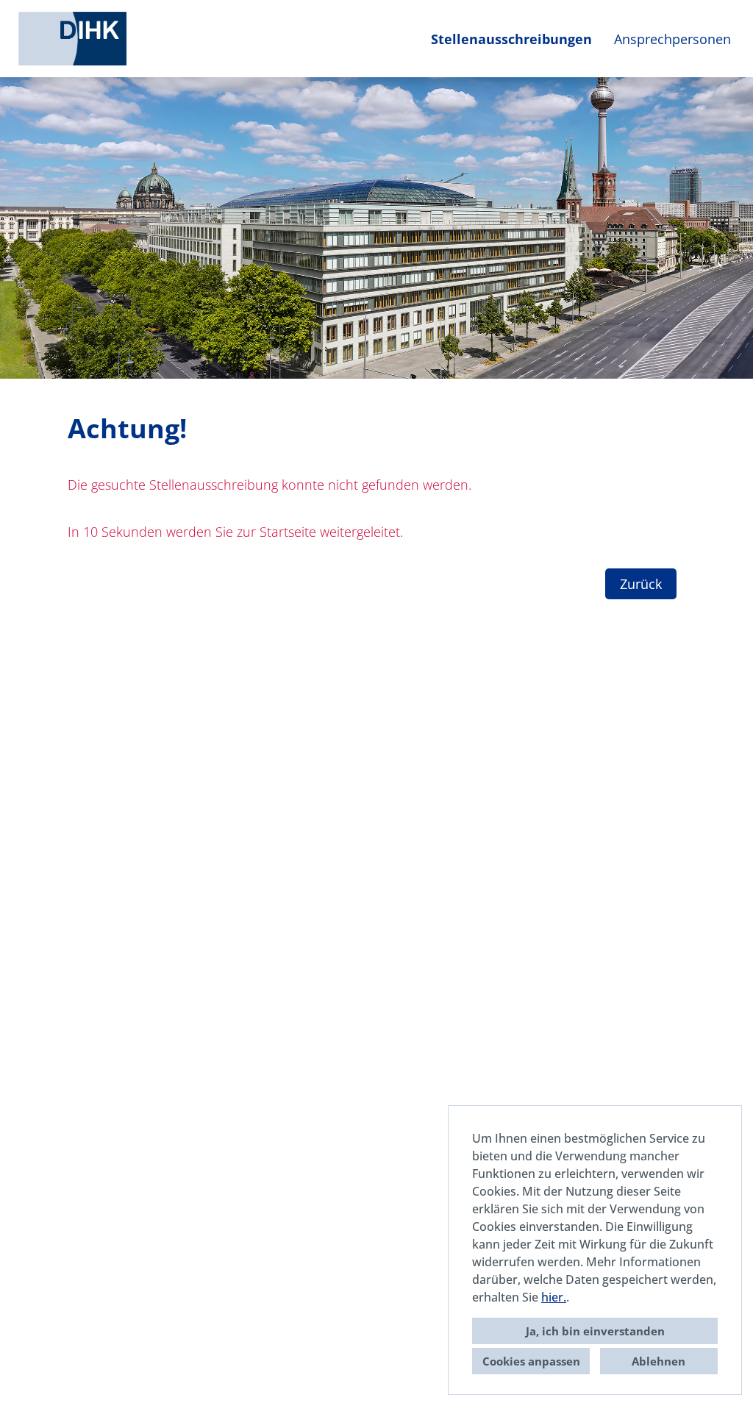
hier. (553, 1297)
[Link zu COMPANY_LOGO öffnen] (72, 38)
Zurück (641, 584)
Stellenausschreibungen (511, 39)
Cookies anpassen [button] (531, 1361)
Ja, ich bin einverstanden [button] (595, 1331)
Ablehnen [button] (658, 1361)
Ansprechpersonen (672, 39)
